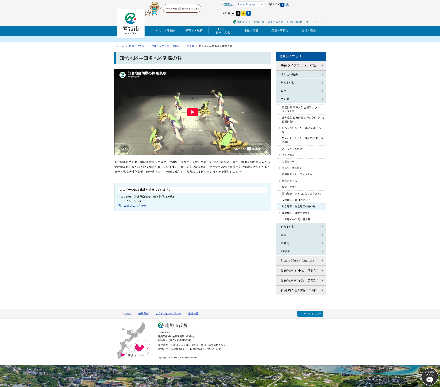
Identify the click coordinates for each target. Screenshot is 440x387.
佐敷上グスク (289, 187)
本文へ (228, 4)
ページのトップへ (311, 313)
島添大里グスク (291, 181)
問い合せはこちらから (132, 205)
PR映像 (285, 251)
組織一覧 (259, 21)
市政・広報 (251, 30)
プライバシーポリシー (168, 313)
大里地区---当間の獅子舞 (296, 219)
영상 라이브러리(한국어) (298, 290)
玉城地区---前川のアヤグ (296, 200)
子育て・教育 (194, 30)
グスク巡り (288, 155)
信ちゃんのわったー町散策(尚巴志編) (301, 130)
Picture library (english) (297, 260)
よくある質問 (275, 21)
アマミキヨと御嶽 (292, 148)
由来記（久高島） (292, 168)
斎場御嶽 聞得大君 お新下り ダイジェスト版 (301, 109)
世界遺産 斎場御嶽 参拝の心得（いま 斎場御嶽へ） (303, 119)
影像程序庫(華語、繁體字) (299, 280)
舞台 (284, 90)
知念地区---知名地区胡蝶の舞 (298, 206)
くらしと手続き (166, 30)
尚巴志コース (289, 161)
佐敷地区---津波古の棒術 (296, 213)
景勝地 (285, 243)
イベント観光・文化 (223, 30)
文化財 (285, 99)
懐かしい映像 (289, 74)
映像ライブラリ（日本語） (300, 65)
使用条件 (143, 313)
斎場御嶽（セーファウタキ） (298, 174)
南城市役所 (176, 325)
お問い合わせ (294, 21)
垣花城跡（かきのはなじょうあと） (302, 193)
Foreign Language (246, 4)
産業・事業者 (280, 30)
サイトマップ (313, 21)
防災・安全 (308, 30)
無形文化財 (288, 82)
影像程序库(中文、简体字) (299, 270)
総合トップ (243, 21)
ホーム (127, 313)
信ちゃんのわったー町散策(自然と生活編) (303, 140)
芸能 (284, 234)
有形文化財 (288, 226)
